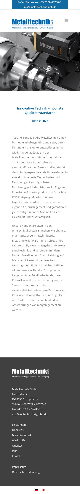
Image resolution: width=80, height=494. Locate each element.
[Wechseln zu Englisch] (43, 490)
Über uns (18, 430)
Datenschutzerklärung (26, 472)
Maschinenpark (21, 435)
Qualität (17, 445)
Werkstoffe (18, 440)
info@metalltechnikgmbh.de (40, 6)
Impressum (19, 467)
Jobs (14, 451)
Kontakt (17, 456)
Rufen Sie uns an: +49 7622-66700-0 (40, 2)
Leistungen (19, 425)
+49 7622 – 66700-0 (34, 404)
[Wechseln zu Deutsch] (36, 490)
